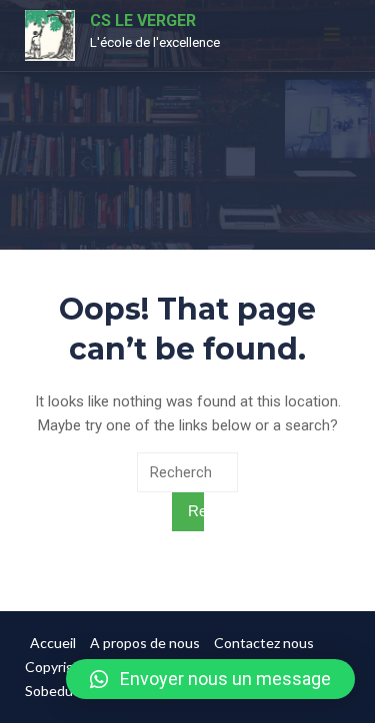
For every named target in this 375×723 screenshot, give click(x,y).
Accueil (53, 642)
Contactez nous (264, 642)
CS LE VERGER (143, 20)
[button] (210, 679)
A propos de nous (145, 642)
